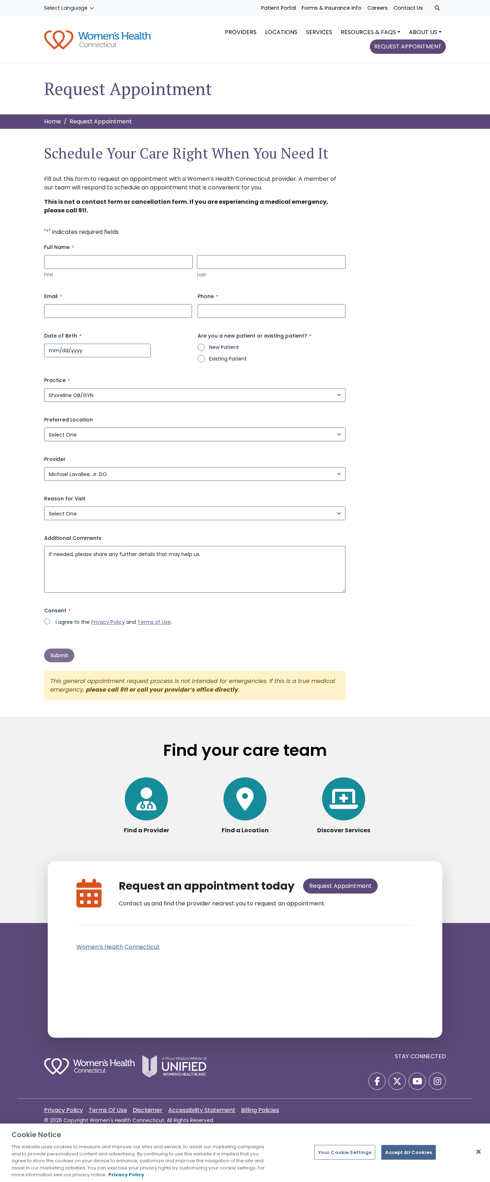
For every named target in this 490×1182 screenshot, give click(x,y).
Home (52, 121)
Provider (55, 459)
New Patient (224, 347)
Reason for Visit (64, 498)
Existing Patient (228, 358)
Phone (208, 296)
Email (53, 296)
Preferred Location (68, 419)
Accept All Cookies (408, 1152)
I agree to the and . (114, 622)
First (48, 275)
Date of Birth (62, 335)
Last (201, 275)
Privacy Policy (108, 622)
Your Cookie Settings (345, 1152)
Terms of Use (154, 622)
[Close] (478, 1151)
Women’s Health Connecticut (118, 947)
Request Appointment (340, 886)
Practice (57, 380)
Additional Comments (73, 538)
